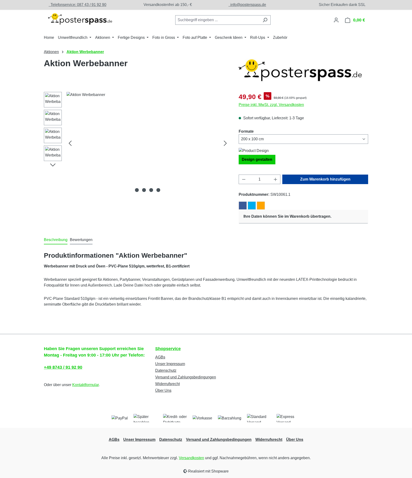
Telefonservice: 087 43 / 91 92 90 (77, 5)
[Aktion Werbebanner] (148, 143)
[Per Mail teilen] (261, 205)
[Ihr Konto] (336, 20)
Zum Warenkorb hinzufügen (325, 179)
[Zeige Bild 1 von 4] (137, 190)
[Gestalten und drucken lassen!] (79, 19)
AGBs (160, 357)
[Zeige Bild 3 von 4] (151, 190)
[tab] (55, 240)
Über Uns (163, 390)
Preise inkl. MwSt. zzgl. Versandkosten (271, 105)
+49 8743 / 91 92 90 (63, 367)
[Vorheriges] (70, 143)
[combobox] (217, 20)
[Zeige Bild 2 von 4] (144, 190)
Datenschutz (165, 370)
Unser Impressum (170, 364)
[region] (136, 143)
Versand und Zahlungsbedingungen (185, 377)
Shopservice (168, 348)
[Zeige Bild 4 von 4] (158, 190)
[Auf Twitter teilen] (252, 205)
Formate (246, 131)
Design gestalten (257, 159)
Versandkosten (191, 458)
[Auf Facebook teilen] (243, 205)
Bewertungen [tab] (81, 240)
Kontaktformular (85, 385)
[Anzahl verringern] (244, 179)
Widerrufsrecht (167, 384)
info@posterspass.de (247, 5)
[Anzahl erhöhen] (276, 179)
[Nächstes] (225, 143)
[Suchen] (265, 20)
